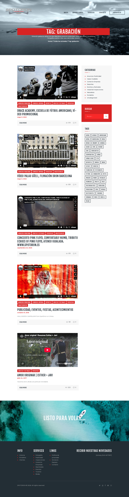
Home (50, 41)
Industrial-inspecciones (95, 90)
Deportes (48, 103)
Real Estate (39, 467)
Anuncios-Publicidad (24, 103)
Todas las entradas (60, 41)
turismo (99, 193)
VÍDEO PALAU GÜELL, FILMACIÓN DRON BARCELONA (44, 176)
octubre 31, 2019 (23, 312)
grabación (96, 174)
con (87, 151)
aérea (87, 139)
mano (95, 178)
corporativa (90, 154)
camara (102, 143)
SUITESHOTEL (90, 193)
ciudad (100, 147)
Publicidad (39, 457)
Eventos (38, 469)
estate (88, 166)
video (96, 197)
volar (87, 201)
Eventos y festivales (59, 103)
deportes (89, 162)
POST (103, 181)
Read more (23, 123)
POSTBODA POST (91, 185)
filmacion (89, 170)
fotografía (98, 170)
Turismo (38, 472)
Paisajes (102, 178)
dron (103, 162)
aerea (87, 135)
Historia (22, 455)
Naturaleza (90, 92)
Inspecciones (40, 460)
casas (88, 147)
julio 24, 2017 (22, 378)
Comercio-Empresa (37, 103)
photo (97, 181)
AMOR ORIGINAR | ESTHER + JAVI (35, 375)
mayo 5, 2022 (22, 117)
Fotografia (39, 455)
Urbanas (88, 197)
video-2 (102, 197)
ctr (97, 158)
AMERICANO (103, 135)
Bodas (38, 474)
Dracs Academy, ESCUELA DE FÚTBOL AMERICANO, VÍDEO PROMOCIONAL (46, 112)
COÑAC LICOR (89, 158)
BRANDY (95, 143)
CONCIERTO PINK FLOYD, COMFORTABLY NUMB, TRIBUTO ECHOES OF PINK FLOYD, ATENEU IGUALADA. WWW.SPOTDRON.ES (47, 241)
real (97, 189)
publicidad (89, 189)
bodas (88, 143)
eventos (95, 166)
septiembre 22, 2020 (24, 248)
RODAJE (103, 189)
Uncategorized (22, 106)
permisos (89, 181)
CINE (94, 147)
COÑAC (99, 154)
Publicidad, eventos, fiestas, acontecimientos (45, 309)
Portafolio (70, 103)
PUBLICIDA (102, 185)
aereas (94, 135)
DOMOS (97, 162)
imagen (88, 178)
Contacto (55, 465)
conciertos (95, 151)
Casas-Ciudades (92, 79)
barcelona (95, 139)
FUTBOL (88, 174)
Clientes (22, 460)
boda (103, 139)
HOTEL (105, 174)
